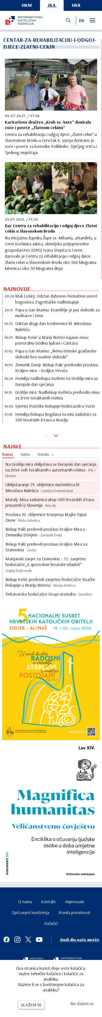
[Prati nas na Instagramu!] (17, 939)
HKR (76, 5)
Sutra (25, 454)
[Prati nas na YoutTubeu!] (39, 939)
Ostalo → (46, 454)
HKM (27, 5)
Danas (7, 454)
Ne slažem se (82, 1003)
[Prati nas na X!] (28, 939)
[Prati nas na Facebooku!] (6, 939)
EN (81, 20)
